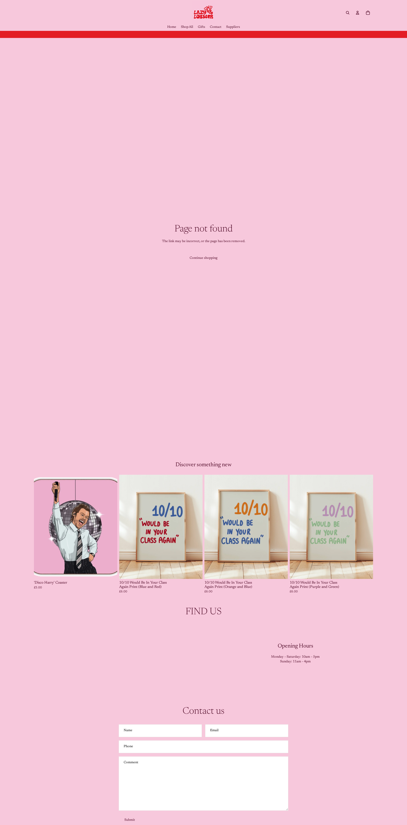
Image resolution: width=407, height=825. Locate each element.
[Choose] (195, 571)
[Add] (110, 571)
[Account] (357, 13)
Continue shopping (203, 258)
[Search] (347, 13)
